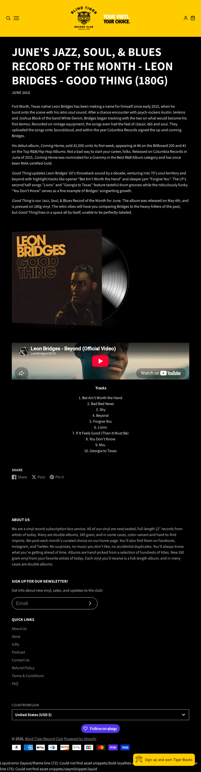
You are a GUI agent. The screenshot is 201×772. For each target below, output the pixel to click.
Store (16, 636)
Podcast (18, 652)
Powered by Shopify (80, 738)
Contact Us (20, 660)
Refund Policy (23, 667)
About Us (19, 628)
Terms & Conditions (28, 675)
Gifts (15, 644)
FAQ (15, 683)
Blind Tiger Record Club (44, 738)
